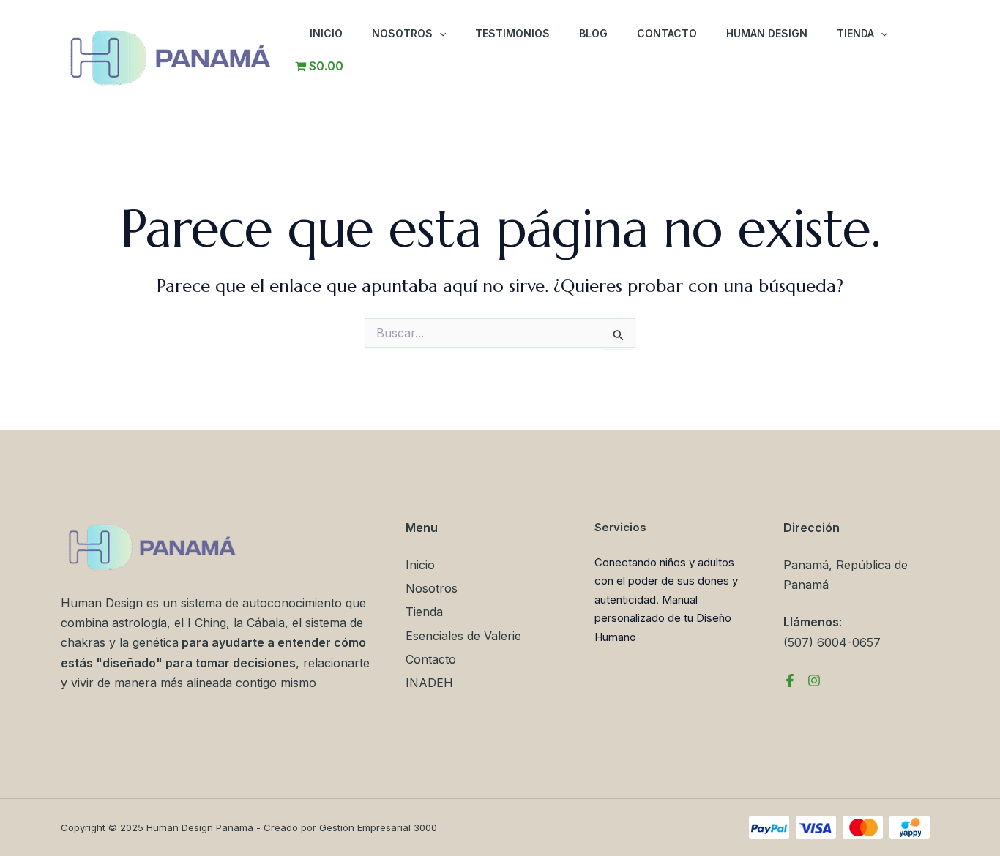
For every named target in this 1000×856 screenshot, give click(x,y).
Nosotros (402, 33)
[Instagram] (814, 680)
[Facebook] (789, 680)
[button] (439, 33)
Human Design (766, 33)
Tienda (855, 33)
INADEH (429, 682)
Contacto (667, 33)
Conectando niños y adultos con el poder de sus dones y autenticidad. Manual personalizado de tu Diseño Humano (666, 599)
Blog (593, 33)
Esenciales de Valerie (463, 635)
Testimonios (512, 33)
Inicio (326, 33)
